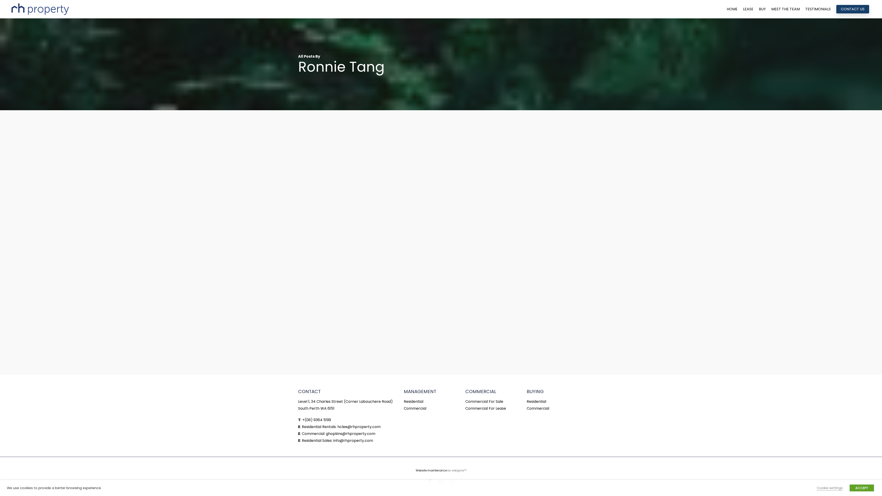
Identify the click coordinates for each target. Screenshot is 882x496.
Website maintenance (431, 470)
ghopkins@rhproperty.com (350, 433)
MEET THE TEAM (785, 9)
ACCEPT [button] (861, 488)
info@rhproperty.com (353, 440)
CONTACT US (853, 9)
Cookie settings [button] (830, 488)
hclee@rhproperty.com (359, 426)
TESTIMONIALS (818, 9)
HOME (732, 9)
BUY (762, 9)
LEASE (748, 9)
